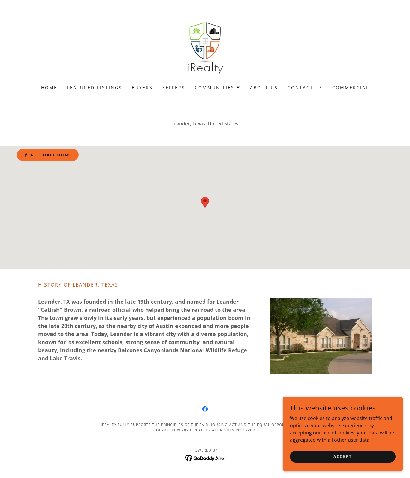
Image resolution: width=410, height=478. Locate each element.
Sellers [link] (173, 87)
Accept (342, 456)
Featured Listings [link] (94, 87)
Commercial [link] (350, 87)
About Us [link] (264, 87)
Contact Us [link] (305, 87)
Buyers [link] (142, 87)
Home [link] (49, 87)
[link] (204, 46)
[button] (217, 87)
